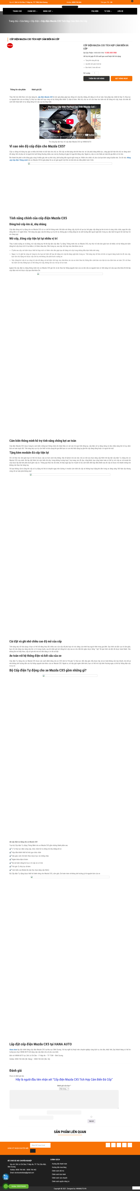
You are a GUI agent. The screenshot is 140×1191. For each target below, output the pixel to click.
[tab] (18, 89)
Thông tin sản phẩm (18, 89)
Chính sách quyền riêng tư (60, 1181)
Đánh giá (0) (36, 89)
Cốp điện (35, 21)
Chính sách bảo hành (59, 1174)
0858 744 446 (76, 2)
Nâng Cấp (47, 11)
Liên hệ (120, 11)
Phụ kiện (94, 11)
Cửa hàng (24, 21)
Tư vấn (107, 11)
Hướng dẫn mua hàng (59, 1167)
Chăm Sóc (32, 11)
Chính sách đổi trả (58, 1171)
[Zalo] (5, 1177)
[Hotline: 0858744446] (5, 1186)
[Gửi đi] (33, 1151)
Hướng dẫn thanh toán (59, 1164)
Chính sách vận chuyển (59, 1178)
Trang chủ (17, 11)
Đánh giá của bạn (64, 1086)
